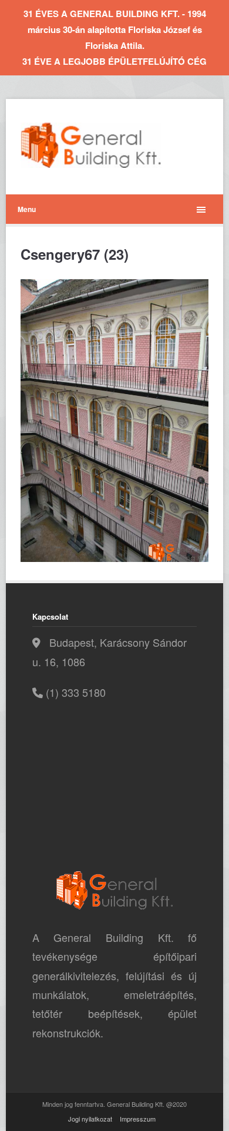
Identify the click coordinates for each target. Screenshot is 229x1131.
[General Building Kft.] (109, 145)
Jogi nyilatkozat (90, 1118)
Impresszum (138, 1118)
